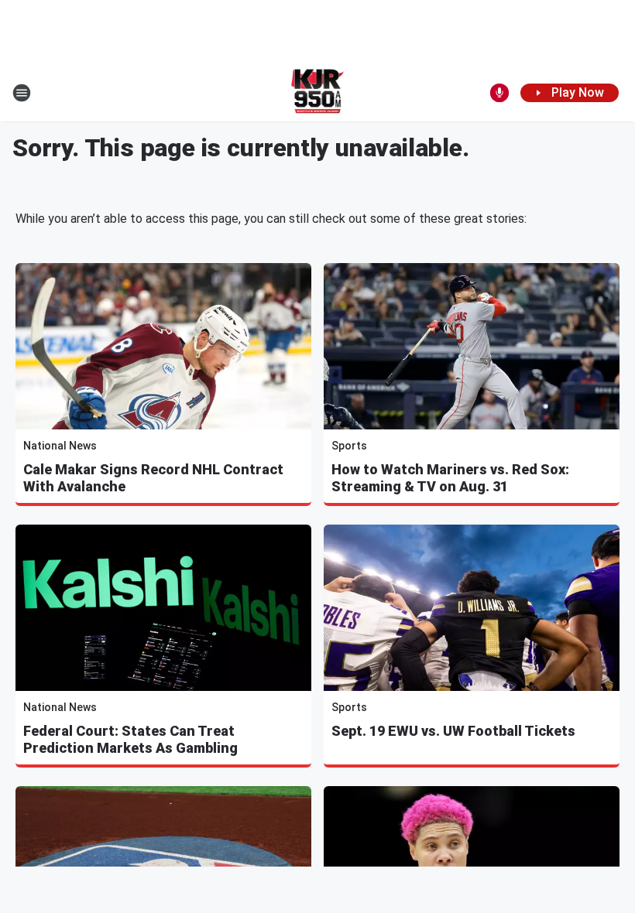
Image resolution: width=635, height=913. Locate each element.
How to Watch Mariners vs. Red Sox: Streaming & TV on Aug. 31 (450, 477)
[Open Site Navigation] (21, 93)
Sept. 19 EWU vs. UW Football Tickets (453, 731)
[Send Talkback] (499, 93)
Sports (349, 445)
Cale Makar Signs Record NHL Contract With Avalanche (153, 477)
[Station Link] (317, 93)
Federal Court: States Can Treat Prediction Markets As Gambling (130, 739)
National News (60, 445)
